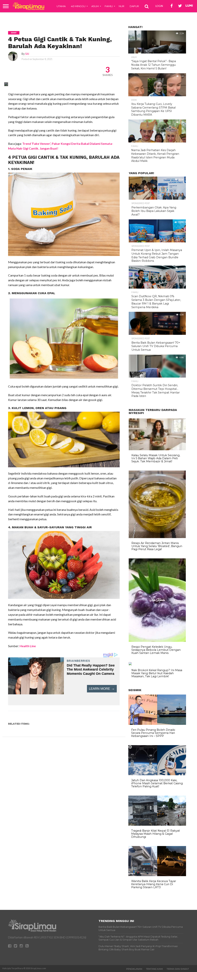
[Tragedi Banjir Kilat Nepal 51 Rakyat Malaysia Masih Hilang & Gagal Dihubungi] (157, 824)
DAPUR (134, 6)
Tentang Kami (154, 969)
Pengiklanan (134, 969)
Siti (27, 53)
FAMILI (109, 6)
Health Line (28, 646)
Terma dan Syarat (178, 969)
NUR (121, 6)
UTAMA (61, 6)
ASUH (95, 6)
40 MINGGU (78, 6)
